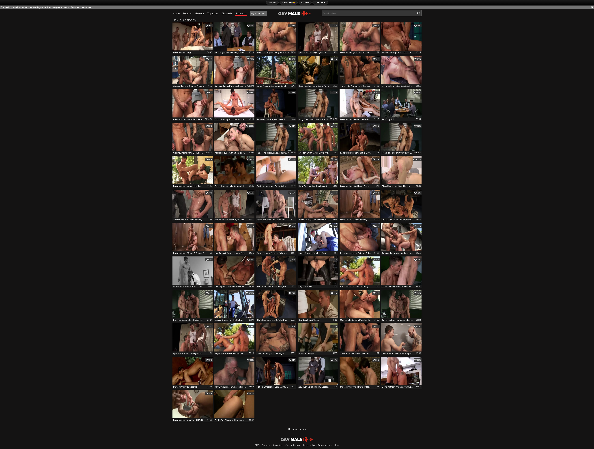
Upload (336, 445)
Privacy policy (309, 445)
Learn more (86, 7)
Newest (199, 13)
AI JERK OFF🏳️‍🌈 (289, 2)
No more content (297, 429)
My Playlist (257, 13)
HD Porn (305, 2)
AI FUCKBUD (320, 2)
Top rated (213, 13)
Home (176, 13)
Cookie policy (324, 445)
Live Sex (272, 2)
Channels (227, 13)
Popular (187, 13)
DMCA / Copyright (262, 445)
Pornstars (241, 13)
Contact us (277, 445)
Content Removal (292, 445)
